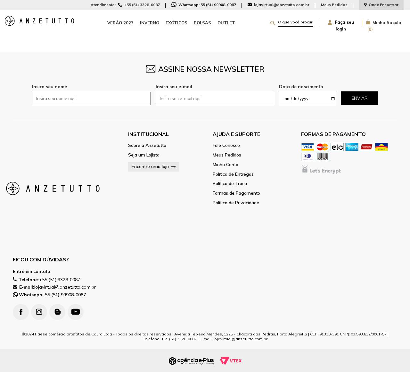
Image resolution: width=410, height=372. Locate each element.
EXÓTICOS (176, 22)
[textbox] (295, 22)
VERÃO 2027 (120, 22)
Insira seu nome (49, 86)
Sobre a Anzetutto (147, 145)
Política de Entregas (233, 174)
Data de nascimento (301, 86)
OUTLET (226, 22)
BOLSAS (202, 22)
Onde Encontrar (383, 4)
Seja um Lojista (144, 155)
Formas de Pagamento (236, 193)
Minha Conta (225, 164)
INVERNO (149, 22)
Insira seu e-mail (174, 86)
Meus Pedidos (334, 4)
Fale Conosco (226, 145)
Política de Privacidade (236, 203)
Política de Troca (230, 183)
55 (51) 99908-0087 (52, 295)
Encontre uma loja (150, 166)
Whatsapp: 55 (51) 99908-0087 (206, 4)
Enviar (359, 98)
